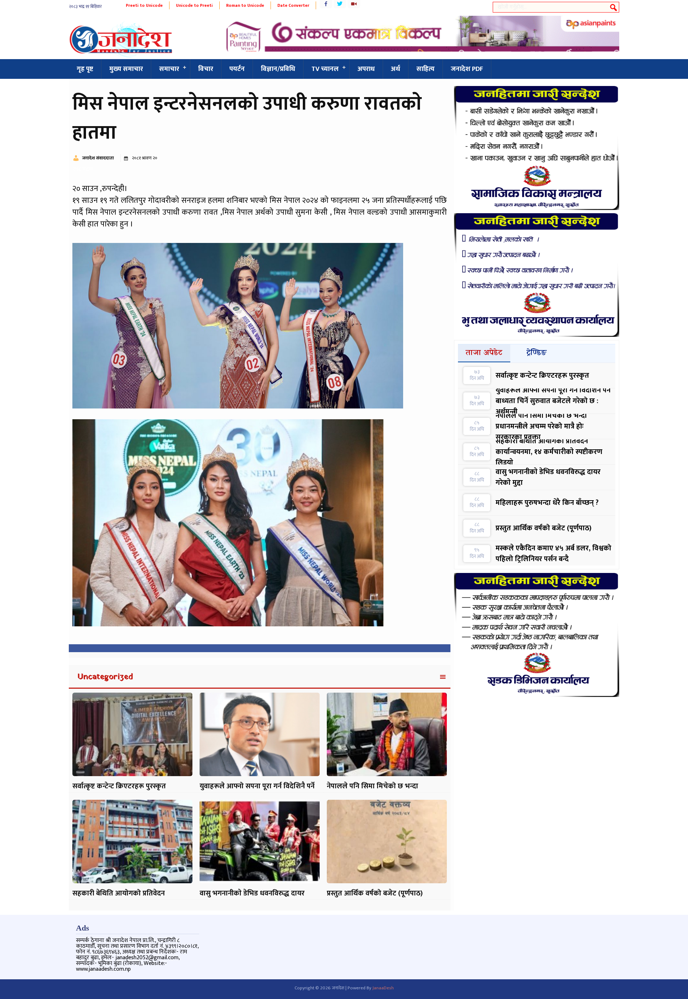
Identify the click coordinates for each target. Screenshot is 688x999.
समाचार (169, 69)
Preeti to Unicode (144, 5)
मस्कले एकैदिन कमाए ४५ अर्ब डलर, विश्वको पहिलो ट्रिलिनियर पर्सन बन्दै (553, 553)
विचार (205, 69)
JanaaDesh (383, 988)
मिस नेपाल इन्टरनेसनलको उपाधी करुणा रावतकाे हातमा (247, 118)
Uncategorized (105, 677)
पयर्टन (237, 69)
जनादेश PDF (467, 69)
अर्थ (395, 69)
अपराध (366, 69)
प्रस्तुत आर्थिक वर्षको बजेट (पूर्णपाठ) (375, 893)
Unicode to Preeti (194, 5)
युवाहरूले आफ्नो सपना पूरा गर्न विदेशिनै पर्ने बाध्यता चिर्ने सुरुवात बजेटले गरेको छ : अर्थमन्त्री (553, 401)
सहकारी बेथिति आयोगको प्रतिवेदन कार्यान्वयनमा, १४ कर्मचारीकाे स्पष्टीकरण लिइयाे (549, 452)
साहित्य (425, 69)
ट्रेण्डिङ (536, 353)
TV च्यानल (325, 69)
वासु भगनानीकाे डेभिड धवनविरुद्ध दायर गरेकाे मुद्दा (548, 477)
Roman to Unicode (245, 5)
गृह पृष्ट (85, 69)
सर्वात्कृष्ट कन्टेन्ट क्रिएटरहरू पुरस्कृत (119, 786)
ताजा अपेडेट (484, 353)
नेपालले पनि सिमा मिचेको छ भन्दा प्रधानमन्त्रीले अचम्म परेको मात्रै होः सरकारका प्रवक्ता (541, 426)
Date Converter (293, 5)
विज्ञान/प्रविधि (278, 69)
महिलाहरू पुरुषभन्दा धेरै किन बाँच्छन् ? (547, 503)
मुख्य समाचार (126, 69)
